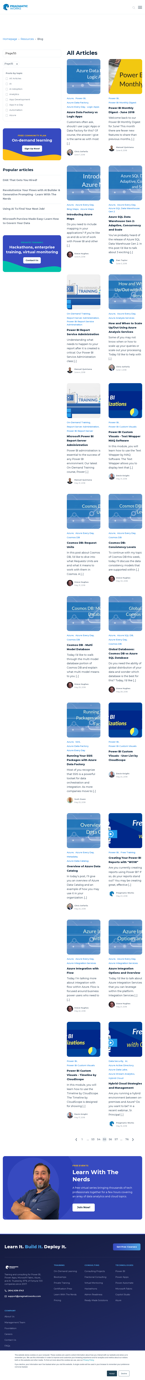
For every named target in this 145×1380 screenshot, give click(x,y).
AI (10, 83)
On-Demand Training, (79, 313)
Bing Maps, (73, 209)
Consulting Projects (95, 1271)
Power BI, (80, 98)
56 (110, 1139)
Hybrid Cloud (116, 1078)
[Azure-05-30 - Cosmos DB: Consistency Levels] (125, 511)
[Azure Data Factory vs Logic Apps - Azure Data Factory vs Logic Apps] (83, 76)
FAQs (7, 1346)
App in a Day (16, 104)
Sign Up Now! (32, 148)
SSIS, (77, 741)
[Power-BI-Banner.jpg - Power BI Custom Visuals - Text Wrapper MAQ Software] (125, 400)
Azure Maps (87, 209)
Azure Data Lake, (118, 1069)
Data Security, (116, 1061)
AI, (126, 1061)
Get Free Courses (127, 1247)
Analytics (14, 94)
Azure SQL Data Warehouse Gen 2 (124, 210)
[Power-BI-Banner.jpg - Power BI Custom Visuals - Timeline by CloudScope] (83, 1039)
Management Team (15, 1322)
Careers (8, 1334)
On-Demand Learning (65, 1271)
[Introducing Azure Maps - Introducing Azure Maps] (83, 183)
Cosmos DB (73, 537)
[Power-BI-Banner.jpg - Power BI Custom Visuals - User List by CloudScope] (125, 720)
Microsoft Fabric (123, 1288)
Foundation (10, 1328)
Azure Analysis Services (121, 318)
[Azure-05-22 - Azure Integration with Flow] (83, 937)
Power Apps (121, 1277)
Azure (12, 115)
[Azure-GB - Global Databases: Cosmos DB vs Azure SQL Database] (125, 613)
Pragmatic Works (125, 893)
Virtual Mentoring (94, 1283)
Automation (15, 110)
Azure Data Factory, (78, 102)
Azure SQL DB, (125, 635)
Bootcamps (60, 1277)
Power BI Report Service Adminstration (80, 323)
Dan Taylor (121, 260)
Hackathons (91, 1288)
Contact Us (32, 260)
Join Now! (83, 1207)
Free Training (128, 852)
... (88, 1139)
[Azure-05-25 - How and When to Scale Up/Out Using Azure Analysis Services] (125, 291)
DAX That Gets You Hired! (20, 180)
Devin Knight (122, 475)
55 (104, 1139)
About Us (9, 1316)
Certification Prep (63, 1288)
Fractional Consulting (95, 1277)
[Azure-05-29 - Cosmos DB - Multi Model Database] (83, 613)
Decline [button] (124, 1373)
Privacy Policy (88, 1360)
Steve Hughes (81, 253)
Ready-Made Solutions (96, 1300)
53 (92, 1139)
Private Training (62, 1283)
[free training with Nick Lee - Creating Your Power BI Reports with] (125, 830)
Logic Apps (93, 106)
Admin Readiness (93, 1294)
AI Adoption (15, 89)
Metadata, (72, 856)
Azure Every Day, (76, 106)
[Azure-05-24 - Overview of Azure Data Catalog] (83, 830)
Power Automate (124, 1283)
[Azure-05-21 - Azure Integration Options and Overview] (125, 937)
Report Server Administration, (83, 318)
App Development (19, 99)
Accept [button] (112, 1373)
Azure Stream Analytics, (122, 1074)
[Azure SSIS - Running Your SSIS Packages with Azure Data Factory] (83, 720)
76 (127, 1139)
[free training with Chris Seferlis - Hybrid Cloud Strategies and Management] (125, 1039)
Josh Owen (80, 799)
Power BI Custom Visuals (123, 426)
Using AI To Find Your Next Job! (24, 208)
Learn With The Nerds (65, 1294)
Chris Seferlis (81, 151)
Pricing (57, 1300)
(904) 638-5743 (16, 1290)
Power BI (120, 1271)
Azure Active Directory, (121, 1065)
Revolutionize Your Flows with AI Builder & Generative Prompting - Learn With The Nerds (31, 194)
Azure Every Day (76, 750)
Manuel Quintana (125, 147)
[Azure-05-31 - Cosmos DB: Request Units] (83, 511)
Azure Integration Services (81, 963)
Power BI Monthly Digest (122, 102)
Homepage (10, 39)
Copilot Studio (122, 1294)
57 (116, 1139)
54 (98, 1139)
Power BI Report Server (80, 431)
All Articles (15, 78)
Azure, (70, 98)
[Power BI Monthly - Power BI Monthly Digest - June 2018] (125, 76)
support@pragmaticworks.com (24, 1296)
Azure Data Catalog (78, 861)
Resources (27, 39)
